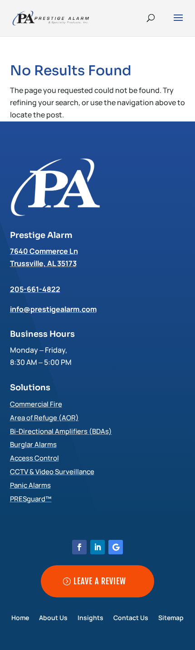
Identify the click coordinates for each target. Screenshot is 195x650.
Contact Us (130, 618)
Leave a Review (99, 581)
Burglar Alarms (33, 444)
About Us (53, 618)
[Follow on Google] (115, 547)
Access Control (34, 458)
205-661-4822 (35, 289)
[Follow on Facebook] (79, 547)
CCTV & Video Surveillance (52, 471)
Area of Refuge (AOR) (44, 417)
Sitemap (171, 618)
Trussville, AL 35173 (43, 263)
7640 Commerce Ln (44, 251)
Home (20, 618)
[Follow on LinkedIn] (97, 547)
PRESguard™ (31, 499)
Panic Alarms (30, 485)
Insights (90, 618)
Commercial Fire (36, 404)
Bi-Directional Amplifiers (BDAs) (61, 431)
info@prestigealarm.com (53, 309)
